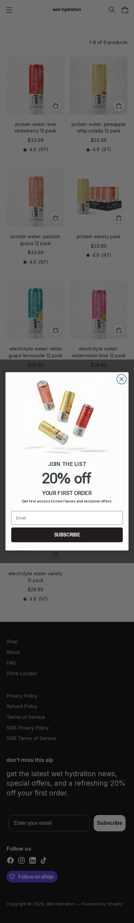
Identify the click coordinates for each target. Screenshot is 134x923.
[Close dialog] (121, 379)
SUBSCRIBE (67, 535)
